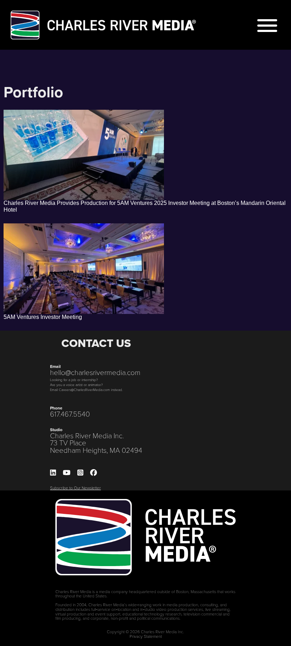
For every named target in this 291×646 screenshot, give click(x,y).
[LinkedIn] (53, 473)
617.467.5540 (70, 414)
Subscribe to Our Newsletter (75, 487)
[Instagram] (80, 473)
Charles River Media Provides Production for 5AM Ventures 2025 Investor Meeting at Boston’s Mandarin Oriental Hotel (145, 206)
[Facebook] (93, 473)
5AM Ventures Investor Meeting (43, 317)
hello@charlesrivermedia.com (95, 372)
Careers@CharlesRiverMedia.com (84, 389)
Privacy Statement (146, 636)
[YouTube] (67, 473)
